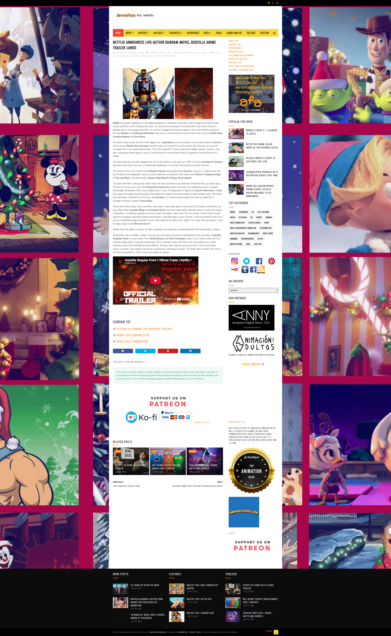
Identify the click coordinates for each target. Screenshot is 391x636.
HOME (269, 631)
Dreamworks (253, 233)
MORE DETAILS (202, 422)
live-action (187, 52)
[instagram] (269, 3)
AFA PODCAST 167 (237, 421)
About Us (233, 40)
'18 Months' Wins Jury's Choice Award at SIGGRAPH (147, 616)
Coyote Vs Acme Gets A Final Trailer (130, 466)
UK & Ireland (263, 212)
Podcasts (175, 33)
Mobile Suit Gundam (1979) (133, 335)
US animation (266, 228)
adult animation (237, 222)
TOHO (166, 56)
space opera (124, 56)
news (218, 52)
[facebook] (273, 3)
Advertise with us (238, 58)
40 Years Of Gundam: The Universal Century (144, 329)
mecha (197, 52)
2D (252, 217)
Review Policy (236, 51)
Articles (158, 33)
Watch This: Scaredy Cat (200, 612)
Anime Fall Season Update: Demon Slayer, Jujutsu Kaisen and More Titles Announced (260, 191)
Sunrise (158, 56)
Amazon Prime (236, 244)
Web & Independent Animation (243, 228)
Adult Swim (268, 233)
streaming (135, 56)
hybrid (118, 451)
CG (154, 451)
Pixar (266, 222)
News (129, 33)
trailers (173, 56)
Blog (206, 33)
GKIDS (232, 217)
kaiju (169, 52)
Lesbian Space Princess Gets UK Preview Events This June (262, 173)
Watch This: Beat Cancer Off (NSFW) (202, 586)
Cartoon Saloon (237, 233)
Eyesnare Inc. (182, 632)
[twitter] (277, 3)
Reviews (142, 33)
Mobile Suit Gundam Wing (132, 341)
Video (219, 33)
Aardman (234, 239)
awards (269, 217)
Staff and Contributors (241, 66)
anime (232, 212)
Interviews (193, 33)
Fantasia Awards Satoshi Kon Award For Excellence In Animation (146, 602)
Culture (251, 33)
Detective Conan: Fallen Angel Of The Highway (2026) (262, 145)
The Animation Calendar (241, 55)
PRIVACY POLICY (196, 632)
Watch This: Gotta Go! (199, 599)
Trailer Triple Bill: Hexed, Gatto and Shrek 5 (203, 466)
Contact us (235, 44)
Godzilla (152, 52)
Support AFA (235, 62)
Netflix (212, 52)
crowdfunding (247, 239)
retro (260, 239)
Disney (192, 451)
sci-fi (115, 56)
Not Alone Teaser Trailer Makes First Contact (166, 466)
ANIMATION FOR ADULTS (158, 632)
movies (204, 52)
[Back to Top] (276, 632)
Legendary (177, 52)
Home (118, 33)
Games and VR (234, 33)
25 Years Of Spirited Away (144, 585)
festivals (243, 217)
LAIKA (248, 244)
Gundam (161, 52)
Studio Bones (147, 56)
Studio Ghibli (254, 222)
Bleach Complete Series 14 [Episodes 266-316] (261, 159)
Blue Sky (258, 244)
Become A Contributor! (241, 69)
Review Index (235, 47)
